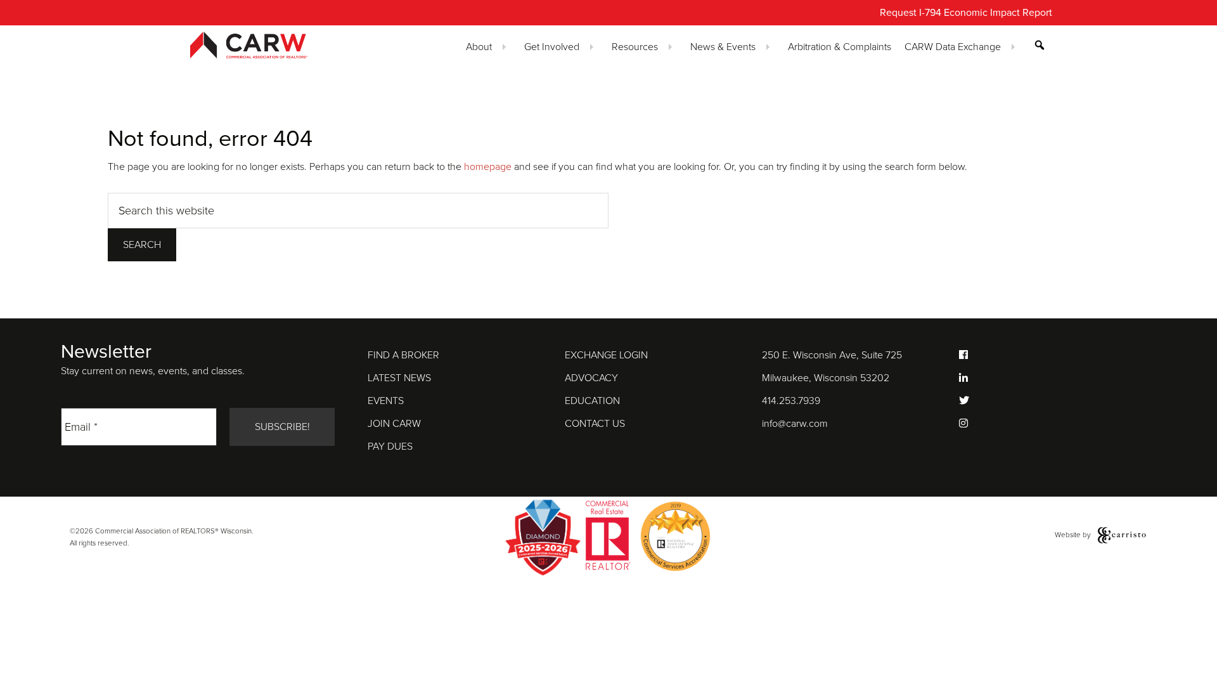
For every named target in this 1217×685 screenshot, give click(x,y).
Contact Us (595, 423)
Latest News (399, 378)
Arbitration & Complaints (839, 47)
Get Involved (551, 47)
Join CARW (394, 423)
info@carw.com (795, 423)
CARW (271, 45)
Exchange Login (606, 355)
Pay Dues (390, 446)
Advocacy (591, 378)
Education (592, 401)
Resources (635, 47)
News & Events (723, 47)
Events (386, 401)
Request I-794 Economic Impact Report (966, 12)
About (479, 47)
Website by (1074, 534)
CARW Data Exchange (953, 47)
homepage (488, 166)
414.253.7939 (791, 401)
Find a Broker (403, 355)
